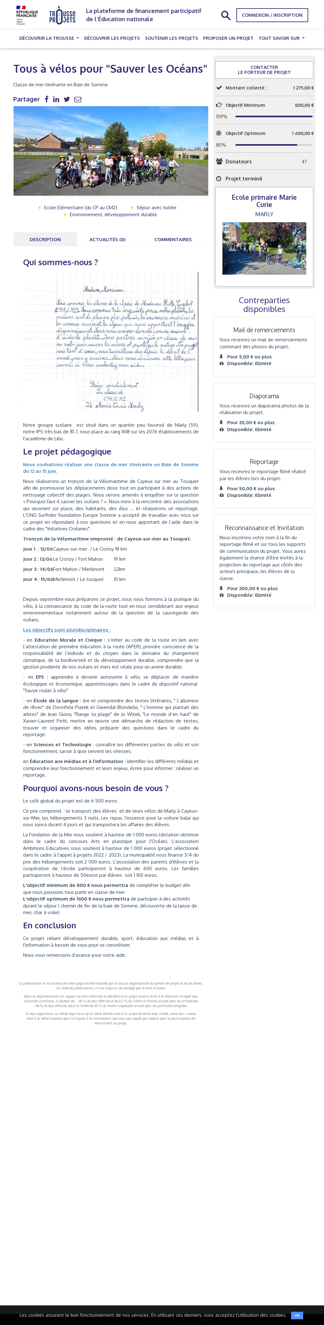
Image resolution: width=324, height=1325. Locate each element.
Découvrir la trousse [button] (47, 38)
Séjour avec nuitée (157, 208)
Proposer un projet (228, 38)
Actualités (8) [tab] (108, 239)
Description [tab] (45, 239)
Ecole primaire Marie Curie (264, 201)
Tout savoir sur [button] (280, 38)
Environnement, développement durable (113, 214)
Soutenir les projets (171, 38)
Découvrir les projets (112, 38)
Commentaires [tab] (173, 239)
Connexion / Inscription (272, 15)
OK (297, 1315)
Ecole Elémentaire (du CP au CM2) (80, 208)
